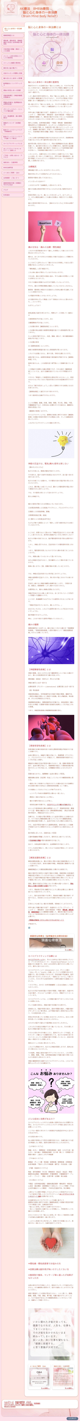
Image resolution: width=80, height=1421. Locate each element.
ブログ (28, 1402)
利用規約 (37, 1403)
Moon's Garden (10, 1406)
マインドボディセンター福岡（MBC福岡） (19, 1405)
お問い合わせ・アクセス (23, 1403)
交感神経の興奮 (35, 840)
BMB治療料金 (20, 1402)
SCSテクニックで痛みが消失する (59, 804)
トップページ (9, 1402)
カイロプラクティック (36, 959)
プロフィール (9, 1403)
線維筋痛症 (35, 912)
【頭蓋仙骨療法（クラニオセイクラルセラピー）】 (46, 920)
